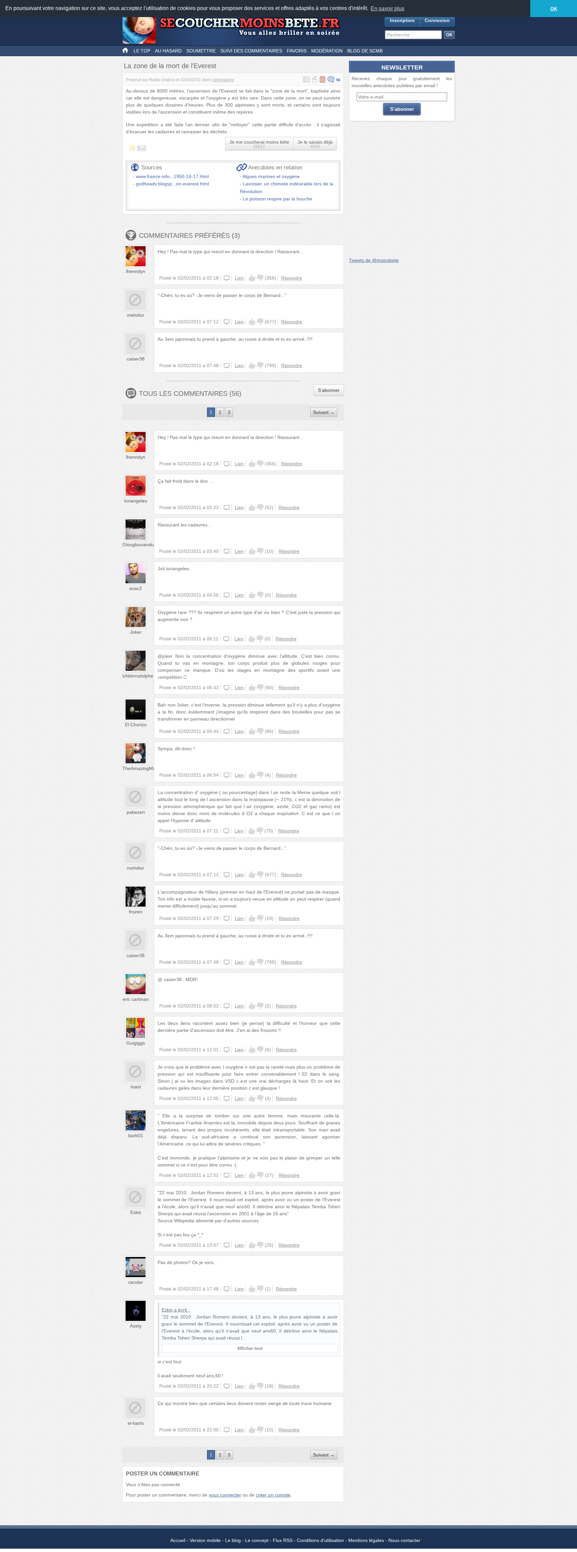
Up (252, 278)
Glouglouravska (138, 544)
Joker (136, 632)
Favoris (297, 50)
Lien (239, 278)
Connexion (437, 20)
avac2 (135, 588)
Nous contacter (404, 1540)
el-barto (136, 1423)
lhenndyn (135, 271)
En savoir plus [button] (387, 8)
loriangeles (135, 500)
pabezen (136, 812)
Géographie (223, 79)
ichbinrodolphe (137, 675)
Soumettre (201, 50)
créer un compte (273, 1495)
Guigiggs (135, 1043)
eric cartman (136, 999)
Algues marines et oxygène (271, 176)
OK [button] (553, 8)
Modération (327, 50)
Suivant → (324, 412)
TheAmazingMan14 (143, 768)
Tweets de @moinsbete (374, 260)
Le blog (233, 1540)
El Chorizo (136, 724)
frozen (135, 911)
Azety (136, 1326)
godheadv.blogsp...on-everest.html (172, 183)
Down (260, 278)
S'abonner (329, 390)
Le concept (256, 1540)
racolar (135, 1282)
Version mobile (205, 1540)
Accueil (177, 1540)
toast (136, 1086)
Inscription (402, 20)
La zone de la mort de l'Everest (170, 65)
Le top (142, 50)
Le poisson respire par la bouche (277, 198)
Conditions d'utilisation (320, 1540)
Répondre (291, 278)
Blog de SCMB (365, 50)
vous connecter (225, 1495)
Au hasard (168, 50)
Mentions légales (366, 1540)
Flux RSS (283, 1540)
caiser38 (136, 358)
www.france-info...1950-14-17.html (172, 176)
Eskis (135, 1212)
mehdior (135, 315)
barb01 (135, 1135)
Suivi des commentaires (251, 50)
